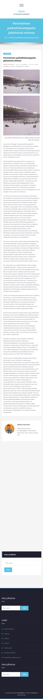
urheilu (27, 66)
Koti (5, 38)
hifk (36, 64)
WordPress (21, 693)
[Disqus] (21, 471)
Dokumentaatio (9, 629)
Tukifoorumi (8, 648)
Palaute (6, 638)
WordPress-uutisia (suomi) (12, 657)
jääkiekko (6, 66)
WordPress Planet (9, 653)
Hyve (21, 11)
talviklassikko (19, 66)
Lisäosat (6, 634)
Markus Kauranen (8, 64)
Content (33, 693)
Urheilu (25, 64)
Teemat (6, 643)
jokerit (12, 66)
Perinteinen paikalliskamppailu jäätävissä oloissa (24, 38)
